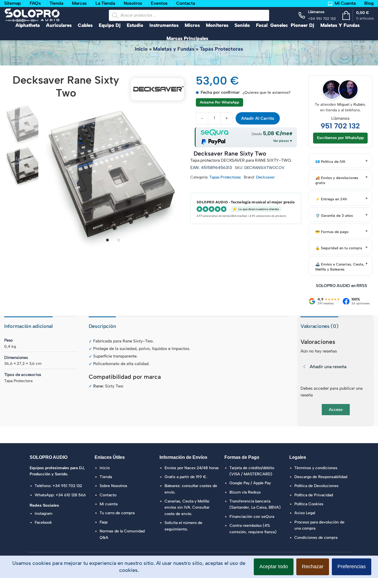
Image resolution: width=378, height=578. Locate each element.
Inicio (141, 49)
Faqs (104, 522)
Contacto (108, 495)
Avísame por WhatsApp (219, 102)
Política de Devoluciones (316, 485)
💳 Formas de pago (332, 232)
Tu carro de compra (117, 513)
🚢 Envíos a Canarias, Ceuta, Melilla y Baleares (339, 266)
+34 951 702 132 (67, 485)
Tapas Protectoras (221, 49)
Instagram (43, 513)
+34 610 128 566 (71, 495)
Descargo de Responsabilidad (320, 476)
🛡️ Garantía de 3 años (334, 215)
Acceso (336, 409)
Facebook (43, 522)
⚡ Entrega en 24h (331, 199)
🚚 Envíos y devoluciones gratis (336, 180)
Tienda (106, 476)
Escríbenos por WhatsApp (340, 137)
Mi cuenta (109, 504)
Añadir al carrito (257, 118)
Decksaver (265, 177)
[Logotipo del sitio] (32, 14)
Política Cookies (308, 504)
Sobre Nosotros (113, 485)
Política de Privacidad (313, 495)
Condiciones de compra (315, 537)
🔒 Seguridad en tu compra (338, 248)
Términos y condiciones (315, 468)
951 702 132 (340, 126)
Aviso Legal (304, 513)
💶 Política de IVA (330, 161)
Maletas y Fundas (173, 49)
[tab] (107, 240)
